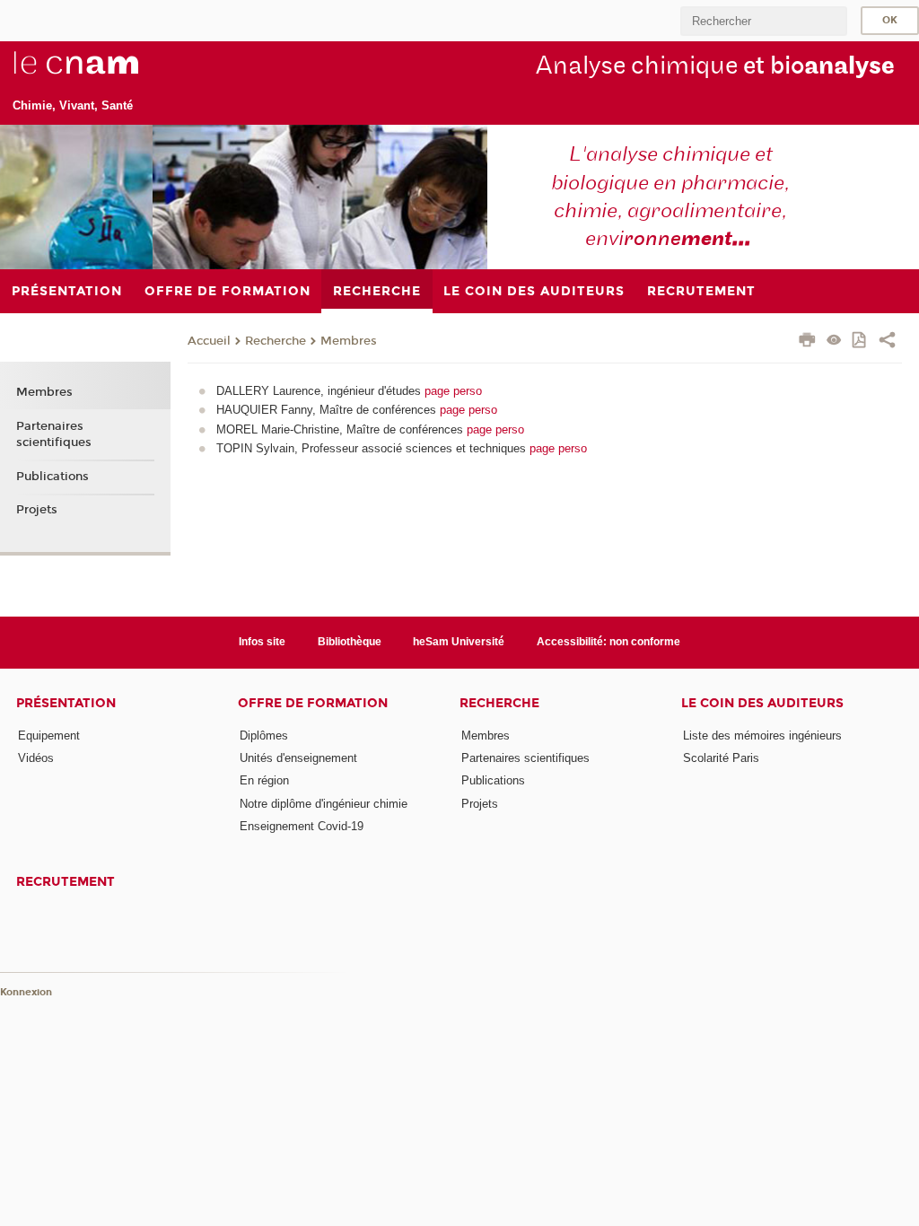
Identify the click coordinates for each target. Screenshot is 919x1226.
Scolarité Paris (721, 758)
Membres (348, 341)
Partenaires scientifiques (54, 434)
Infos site (262, 641)
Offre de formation (313, 703)
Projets (36, 510)
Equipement (49, 735)
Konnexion (26, 992)
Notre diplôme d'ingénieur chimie (323, 803)
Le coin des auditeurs (762, 703)
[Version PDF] (860, 341)
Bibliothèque (349, 641)
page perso (453, 391)
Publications (52, 476)
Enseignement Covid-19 (301, 826)
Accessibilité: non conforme (608, 641)
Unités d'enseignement (298, 758)
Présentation (66, 703)
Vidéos (36, 758)
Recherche (275, 341)
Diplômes (264, 735)
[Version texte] (834, 341)
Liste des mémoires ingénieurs (762, 735)
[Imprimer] (807, 342)
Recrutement (65, 881)
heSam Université (458, 641)
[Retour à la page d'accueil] (106, 72)
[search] (763, 21)
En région (264, 780)
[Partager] (887, 342)
